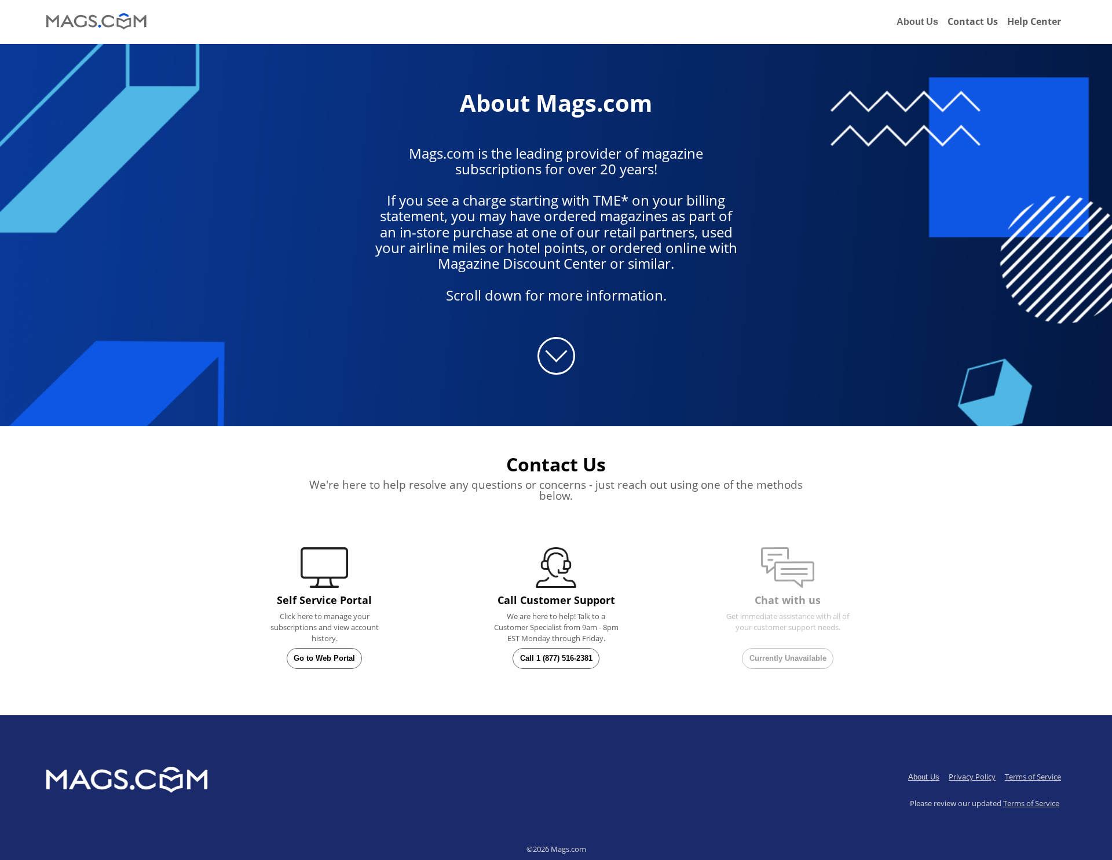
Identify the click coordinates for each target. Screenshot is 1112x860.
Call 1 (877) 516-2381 (556, 658)
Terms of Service (1033, 776)
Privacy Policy (972, 776)
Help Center (1034, 21)
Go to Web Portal (324, 658)
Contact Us (973, 21)
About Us (917, 22)
